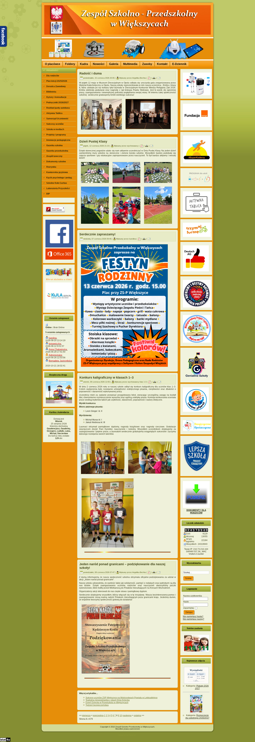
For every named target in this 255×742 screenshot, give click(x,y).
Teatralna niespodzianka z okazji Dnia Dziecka (108, 700)
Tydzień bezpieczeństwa (97, 705)
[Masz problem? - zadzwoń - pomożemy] (196, 651)
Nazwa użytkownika (192, 596)
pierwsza (86, 715)
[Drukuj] (154, 78)
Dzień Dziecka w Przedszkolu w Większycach (107, 702)
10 (121, 715)
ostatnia (137, 715)
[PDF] (149, 78)
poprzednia (98, 715)
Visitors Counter (196, 554)
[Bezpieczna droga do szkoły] (59, 402)
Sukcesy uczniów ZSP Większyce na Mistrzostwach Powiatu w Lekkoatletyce (122, 697)
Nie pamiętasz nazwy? (193, 619)
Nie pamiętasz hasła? (193, 616)
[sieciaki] (58, 276)
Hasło (186, 602)
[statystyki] (5, 741)
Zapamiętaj (188, 608)
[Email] (159, 78)
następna (127, 715)
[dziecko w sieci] (58, 280)
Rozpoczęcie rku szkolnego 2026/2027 (197, 716)
